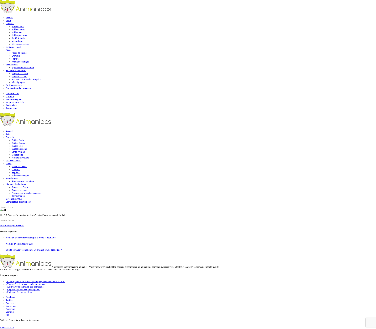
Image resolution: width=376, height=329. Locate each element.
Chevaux (16, 55)
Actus (8, 20)
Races (8, 50)
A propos (10, 96)
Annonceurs (11, 108)
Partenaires (11, 105)
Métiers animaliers (20, 44)
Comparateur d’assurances (18, 88)
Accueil (9, 17)
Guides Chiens (18, 29)
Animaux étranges (20, 61)
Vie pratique (17, 41)
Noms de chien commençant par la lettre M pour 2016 (31, 237)
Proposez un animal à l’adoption (26, 79)
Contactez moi (12, 93)
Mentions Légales (14, 99)
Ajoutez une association (23, 67)
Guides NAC (17, 32)
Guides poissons (19, 35)
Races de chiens (19, 52)
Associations (12, 64)
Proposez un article (15, 102)
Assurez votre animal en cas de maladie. (25, 286)
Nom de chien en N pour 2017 (19, 243)
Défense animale (14, 85)
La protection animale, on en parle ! (23, 289)
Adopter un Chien (20, 73)
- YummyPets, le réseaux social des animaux (26, 284)
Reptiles (16, 58)
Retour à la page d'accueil (12, 225)
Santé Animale (18, 38)
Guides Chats (18, 26)
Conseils (10, 23)
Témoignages (18, 82)
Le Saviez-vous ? (13, 47)
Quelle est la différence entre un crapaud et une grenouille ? (34, 249)
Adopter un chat (19, 76)
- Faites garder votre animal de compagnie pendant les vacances (35, 281)
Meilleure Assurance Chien (19, 292)
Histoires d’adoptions (16, 70)
